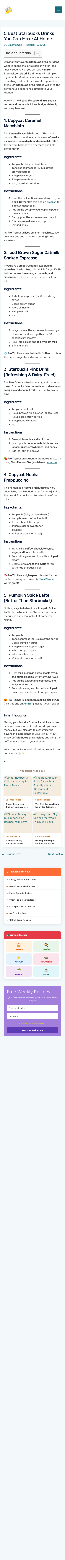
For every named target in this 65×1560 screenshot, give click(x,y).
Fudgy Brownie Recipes (20, 893)
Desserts (19, 946)
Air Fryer (19, 959)
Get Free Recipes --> (32, 1030)
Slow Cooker (46, 959)
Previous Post (11, 853)
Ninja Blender (47, 579)
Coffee (46, 971)
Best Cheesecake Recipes (22, 886)
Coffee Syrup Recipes (20, 920)
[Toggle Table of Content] (35, 53)
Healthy (18, 971)
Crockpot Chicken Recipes (22, 906)
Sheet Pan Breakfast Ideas (22, 900)
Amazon (51, 201)
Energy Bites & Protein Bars (22, 879)
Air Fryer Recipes (17, 913)
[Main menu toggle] (58, 9)
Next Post (55, 853)
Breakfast (46, 946)
